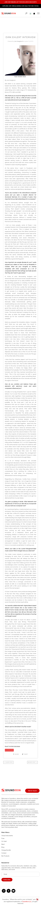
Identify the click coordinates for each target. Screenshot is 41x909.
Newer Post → (32, 762)
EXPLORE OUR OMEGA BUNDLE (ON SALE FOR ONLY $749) (21, 6)
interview (9, 750)
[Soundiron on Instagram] (4, 892)
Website (20, 76)
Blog (2, 847)
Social (24, 76)
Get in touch (32, 791)
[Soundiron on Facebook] (8, 892)
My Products (5, 856)
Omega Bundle (6, 850)
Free (2, 838)
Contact (3, 853)
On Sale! (4, 841)
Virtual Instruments (7, 835)
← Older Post (8, 762)
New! (3, 844)
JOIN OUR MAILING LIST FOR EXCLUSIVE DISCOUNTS (20, 2)
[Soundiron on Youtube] (13, 892)
